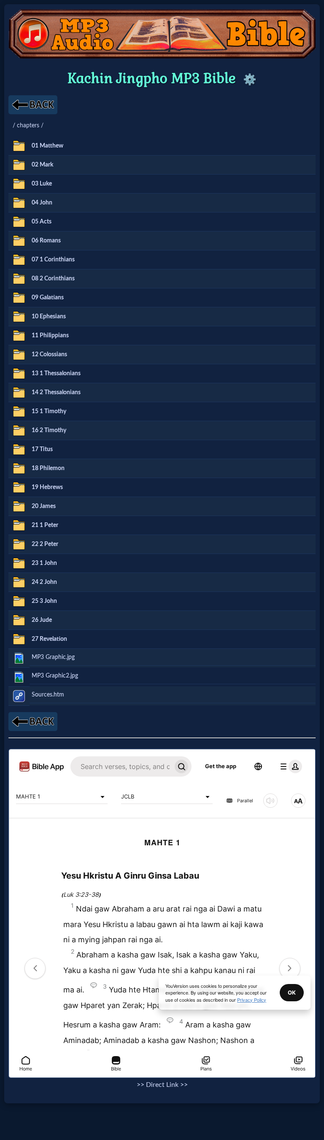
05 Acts (41, 221)
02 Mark (42, 164)
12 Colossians (49, 354)
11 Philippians (50, 335)
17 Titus (42, 449)
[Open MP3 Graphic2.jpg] (19, 677)
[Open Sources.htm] (19, 696)
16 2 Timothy (49, 430)
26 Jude (42, 620)
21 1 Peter (45, 525)
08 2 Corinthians (53, 278)
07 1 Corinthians (53, 259)
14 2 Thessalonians (56, 392)
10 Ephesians (49, 316)
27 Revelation (49, 639)
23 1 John (44, 563)
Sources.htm (48, 694)
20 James (44, 506)
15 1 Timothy (49, 411)
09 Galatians (48, 297)
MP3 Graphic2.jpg (55, 675)
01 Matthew (47, 145)
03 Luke (42, 183)
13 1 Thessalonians (56, 373)
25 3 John (44, 601)
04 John (42, 202)
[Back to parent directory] (32, 104)
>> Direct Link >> (162, 1084)
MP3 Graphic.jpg (53, 657)
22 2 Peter (45, 544)
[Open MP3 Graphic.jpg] (19, 658)
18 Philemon (48, 468)
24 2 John (44, 582)
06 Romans (46, 240)
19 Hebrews (47, 487)
